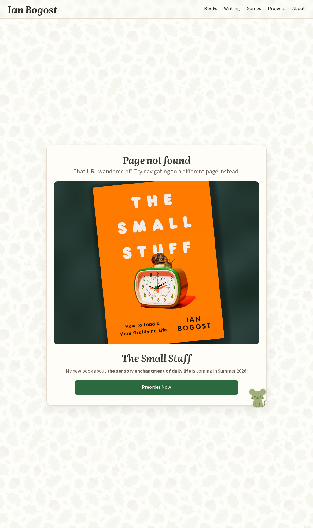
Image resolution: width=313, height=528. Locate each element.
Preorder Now (156, 387)
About (298, 8)
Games (254, 8)
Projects (276, 8)
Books (210, 8)
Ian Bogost (32, 9)
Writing (232, 8)
